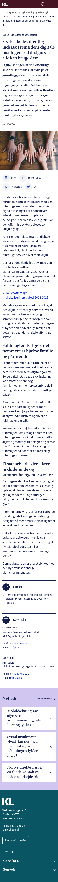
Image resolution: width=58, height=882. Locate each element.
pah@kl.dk (16, 678)
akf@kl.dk (15, 647)
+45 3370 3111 (20, 674)
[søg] (43, 4)
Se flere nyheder (44, 699)
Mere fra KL (11, 861)
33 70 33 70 (18, 826)
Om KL (8, 852)
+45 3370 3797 (20, 644)
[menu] (53, 4)
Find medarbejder (15, 840)
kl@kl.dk (14, 830)
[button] (12, 187)
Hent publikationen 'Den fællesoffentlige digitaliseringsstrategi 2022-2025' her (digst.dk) (29, 599)
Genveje (8, 870)
